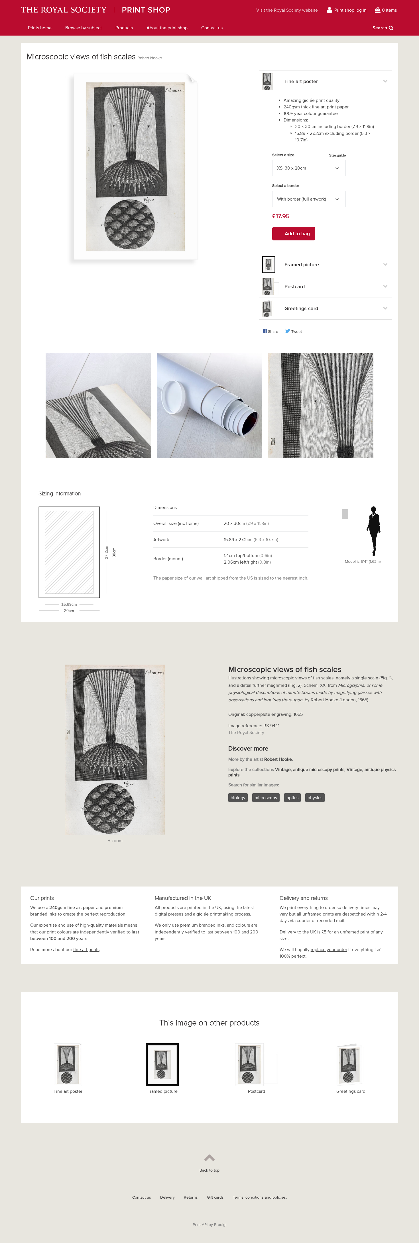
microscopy (266, 797)
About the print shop (167, 27)
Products (124, 27)
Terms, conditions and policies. (260, 1197)
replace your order (329, 949)
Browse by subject (83, 27)
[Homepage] (120, 10)
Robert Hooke (150, 58)
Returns (191, 1197)
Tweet (296, 331)
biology (238, 797)
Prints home (40, 27)
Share (273, 331)
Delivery (288, 931)
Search (380, 27)
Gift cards (215, 1197)
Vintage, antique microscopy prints (309, 769)
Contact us (212, 27)
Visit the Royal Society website (287, 10)
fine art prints (86, 949)
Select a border (285, 186)
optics (292, 797)
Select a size (309, 155)
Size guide (337, 155)
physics (315, 797)
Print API (200, 1225)
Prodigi (220, 1225)
